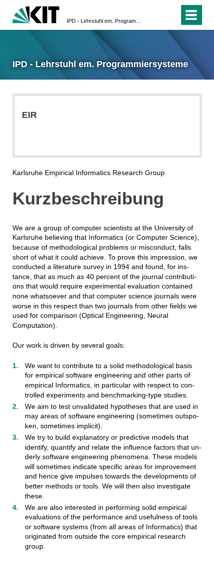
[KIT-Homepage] (36, 13)
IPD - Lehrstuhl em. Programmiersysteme (104, 21)
